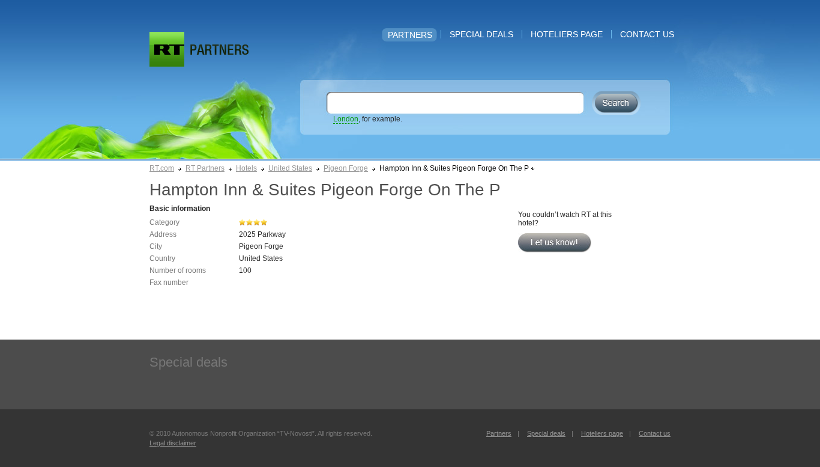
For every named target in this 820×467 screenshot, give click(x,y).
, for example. (367, 119)
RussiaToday (166, 49)
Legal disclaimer (172, 443)
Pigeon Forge (346, 168)
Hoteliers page (567, 34)
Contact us (647, 34)
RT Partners (205, 168)
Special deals (481, 34)
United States (290, 168)
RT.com (161, 168)
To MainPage (219, 49)
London (345, 119)
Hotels (246, 168)
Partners (410, 35)
